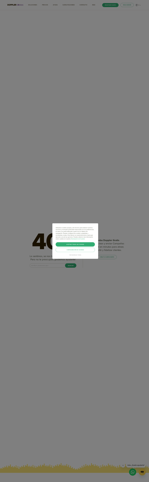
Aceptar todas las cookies (75, 244)
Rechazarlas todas (75, 255)
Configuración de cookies (75, 249)
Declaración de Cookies (78, 239)
